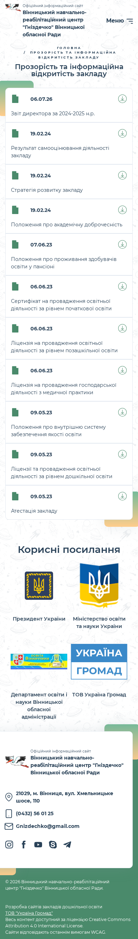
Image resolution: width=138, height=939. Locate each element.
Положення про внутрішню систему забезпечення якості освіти (58, 431)
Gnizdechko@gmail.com (48, 826)
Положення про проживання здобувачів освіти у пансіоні (64, 263)
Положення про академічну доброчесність (66, 224)
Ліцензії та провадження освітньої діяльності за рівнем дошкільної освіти (62, 473)
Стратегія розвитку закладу (47, 190)
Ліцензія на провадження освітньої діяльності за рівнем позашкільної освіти (64, 347)
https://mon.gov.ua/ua (99, 595)
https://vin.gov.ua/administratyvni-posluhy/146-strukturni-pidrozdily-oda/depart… (39, 679)
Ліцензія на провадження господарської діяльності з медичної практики (63, 389)
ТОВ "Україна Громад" (29, 913)
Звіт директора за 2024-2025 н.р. (53, 113)
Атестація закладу (34, 511)
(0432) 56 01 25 (34, 813)
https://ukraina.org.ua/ (99, 668)
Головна (69, 48)
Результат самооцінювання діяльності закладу (60, 152)
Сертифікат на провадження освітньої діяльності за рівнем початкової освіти (61, 305)
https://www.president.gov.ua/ (39, 592)
